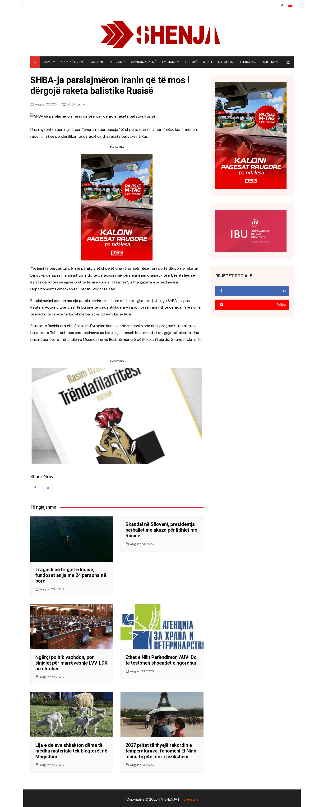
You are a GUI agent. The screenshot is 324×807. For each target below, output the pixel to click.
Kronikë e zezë (72, 62)
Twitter (48, 487)
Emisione (169, 62)
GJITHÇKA (270, 62)
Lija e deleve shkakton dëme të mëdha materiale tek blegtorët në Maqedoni (71, 750)
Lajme (47, 62)
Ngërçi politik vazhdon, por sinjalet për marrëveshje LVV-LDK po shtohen (71, 662)
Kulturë (191, 62)
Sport (208, 62)
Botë (71, 104)
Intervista (117, 62)
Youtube (290, 5)
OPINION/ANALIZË (144, 62)
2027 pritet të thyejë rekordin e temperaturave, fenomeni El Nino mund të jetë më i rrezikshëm (160, 750)
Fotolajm (226, 62)
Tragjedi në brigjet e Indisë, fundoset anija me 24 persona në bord (70, 575)
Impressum (189, 799)
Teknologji (249, 62)
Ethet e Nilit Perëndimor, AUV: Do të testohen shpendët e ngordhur (161, 660)
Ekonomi (96, 62)
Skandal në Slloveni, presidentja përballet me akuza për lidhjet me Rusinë (161, 529)
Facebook (282, 5)
